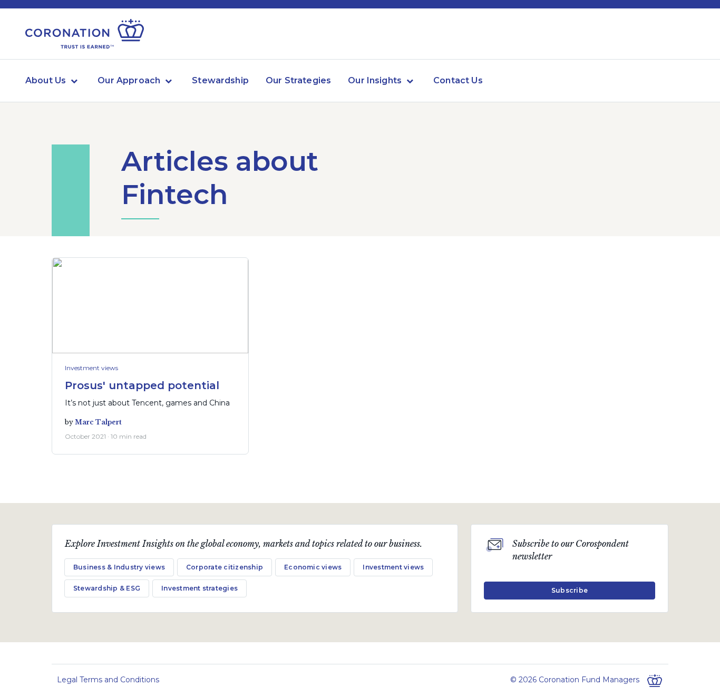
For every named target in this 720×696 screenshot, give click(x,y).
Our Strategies (298, 80)
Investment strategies (199, 588)
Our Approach (129, 80)
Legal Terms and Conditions (108, 679)
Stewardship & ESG (106, 588)
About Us (45, 80)
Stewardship (220, 80)
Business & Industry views (119, 567)
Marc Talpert (98, 422)
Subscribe (569, 590)
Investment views (91, 368)
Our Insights (375, 80)
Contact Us (458, 80)
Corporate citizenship (224, 567)
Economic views (313, 567)
